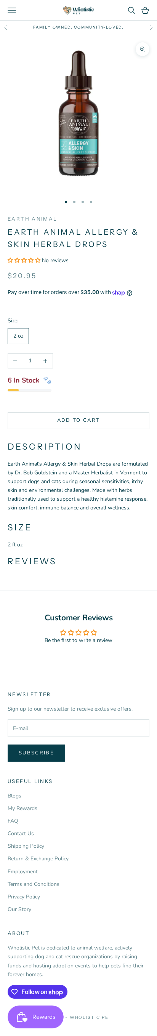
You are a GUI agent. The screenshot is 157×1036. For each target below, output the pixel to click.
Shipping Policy (26, 846)
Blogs (14, 795)
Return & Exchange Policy (38, 858)
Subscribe (36, 752)
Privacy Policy (24, 896)
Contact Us (21, 833)
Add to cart (78, 420)
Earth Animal (33, 219)
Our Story (19, 909)
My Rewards (22, 808)
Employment (23, 871)
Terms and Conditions (33, 884)
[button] (25, 260)
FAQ (13, 821)
